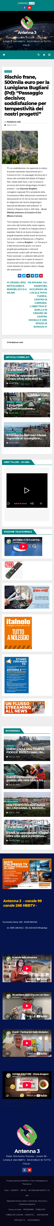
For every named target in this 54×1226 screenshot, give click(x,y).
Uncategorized (12, 801)
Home (6, 1190)
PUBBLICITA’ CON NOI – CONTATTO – (20, 1215)
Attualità (10, 372)
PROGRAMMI (28, 1209)
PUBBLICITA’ (40, 1209)
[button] (39, 55)
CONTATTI (15, 1190)
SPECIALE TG (19, 1220)
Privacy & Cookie (15, 1209)
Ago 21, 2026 (14, 757)
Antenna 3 (27, 32)
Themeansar (26, 1184)
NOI (27, 1196)
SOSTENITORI (42, 1215)
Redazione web (14, 122)
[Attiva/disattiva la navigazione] (49, 54)
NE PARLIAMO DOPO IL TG (39, 1190)
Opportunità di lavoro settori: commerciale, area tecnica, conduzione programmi (27, 1202)
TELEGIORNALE (33, 1220)
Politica (8, 71)
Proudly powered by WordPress (18, 1181)
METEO (23, 1190)
